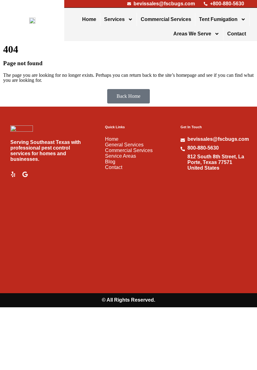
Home (89, 19)
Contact (236, 33)
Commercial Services (166, 19)
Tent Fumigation (218, 19)
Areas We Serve (192, 33)
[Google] (25, 174)
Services (114, 19)
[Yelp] (13, 174)
